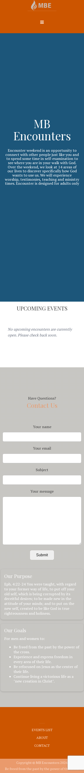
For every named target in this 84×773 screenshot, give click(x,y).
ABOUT (42, 737)
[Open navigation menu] (42, 22)
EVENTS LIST (42, 730)
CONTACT (42, 745)
